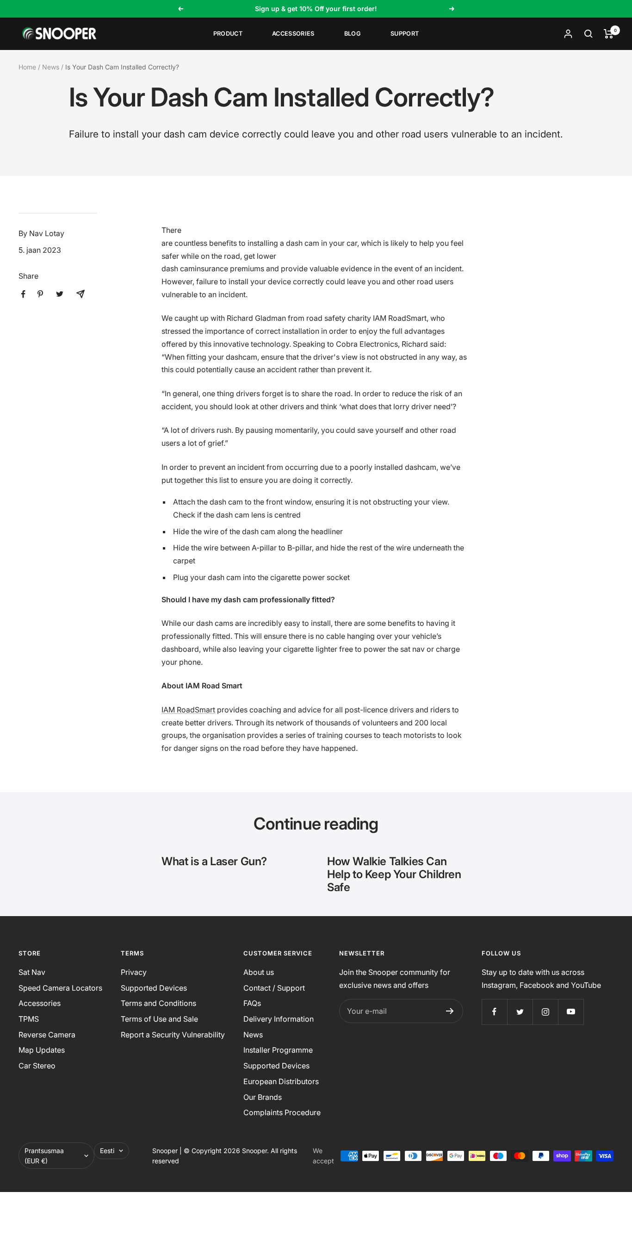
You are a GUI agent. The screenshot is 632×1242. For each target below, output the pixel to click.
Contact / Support (274, 987)
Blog (352, 33)
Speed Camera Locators (60, 987)
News (50, 67)
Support (404, 33)
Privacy (134, 972)
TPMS (29, 1019)
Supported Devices (154, 987)
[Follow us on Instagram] (545, 1011)
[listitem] (23, 294)
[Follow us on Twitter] (520, 1011)
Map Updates (42, 1050)
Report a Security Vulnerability (173, 1034)
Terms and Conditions (158, 1003)
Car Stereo (37, 1065)
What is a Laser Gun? (214, 861)
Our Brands (262, 1097)
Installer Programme (278, 1050)
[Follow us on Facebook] (494, 1011)
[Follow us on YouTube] (570, 1011)
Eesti (107, 1151)
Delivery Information (278, 1019)
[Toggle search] (588, 34)
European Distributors (281, 1081)
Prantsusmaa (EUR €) (44, 1156)
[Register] (450, 1011)
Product (227, 33)
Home (27, 67)
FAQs (252, 1003)
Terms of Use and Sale (159, 1019)
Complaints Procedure (282, 1112)
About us (258, 972)
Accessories (293, 33)
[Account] (568, 33)
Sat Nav (32, 972)
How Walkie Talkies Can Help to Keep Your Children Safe (394, 874)
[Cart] (608, 33)
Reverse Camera (47, 1034)
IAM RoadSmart (188, 709)
